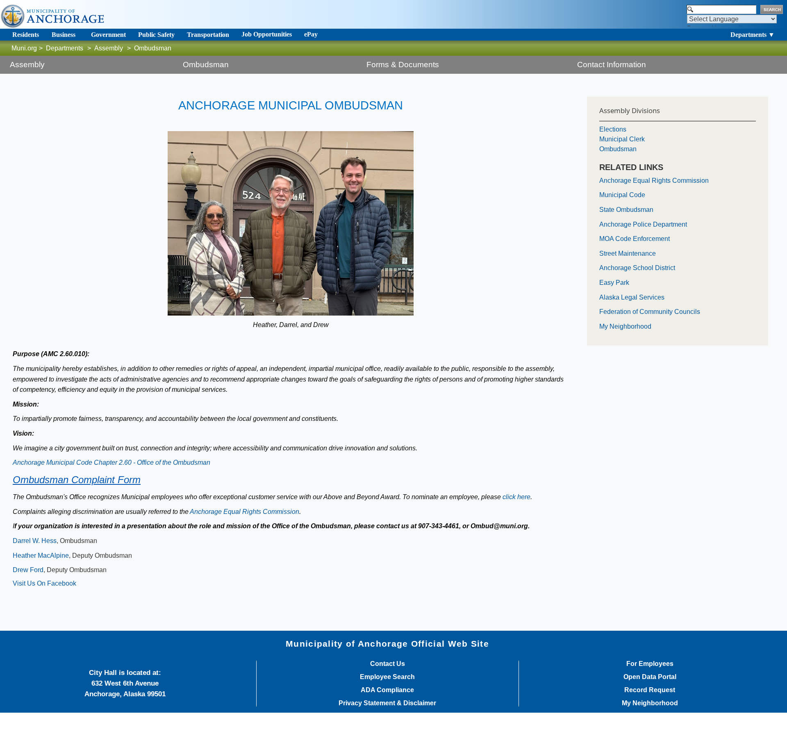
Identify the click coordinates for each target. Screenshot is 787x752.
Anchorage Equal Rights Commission (244, 511)
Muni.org (24, 48)
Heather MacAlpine (41, 555)
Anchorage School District (637, 267)
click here (516, 496)
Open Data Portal (649, 677)
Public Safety (156, 34)
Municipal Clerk (622, 139)
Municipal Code (622, 194)
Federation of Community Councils (649, 311)
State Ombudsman (626, 209)
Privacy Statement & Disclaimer (387, 703)
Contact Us (387, 664)
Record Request (649, 690)
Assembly (108, 48)
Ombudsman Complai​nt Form (77, 479)
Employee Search (387, 677)
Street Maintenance (627, 253)
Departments (64, 48)
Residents (25, 34)
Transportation (208, 34)
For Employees (649, 664)
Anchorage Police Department (643, 224)
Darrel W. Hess (35, 540)
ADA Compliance (387, 690)
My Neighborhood (625, 326)
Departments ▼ (752, 34)
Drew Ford (28, 569)
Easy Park (614, 282)
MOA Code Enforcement (634, 238)
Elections (612, 129)
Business (63, 34)
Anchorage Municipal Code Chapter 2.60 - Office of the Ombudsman (111, 462)
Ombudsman (618, 148)
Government (108, 34)
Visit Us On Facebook (44, 583)
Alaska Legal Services (631, 297)
